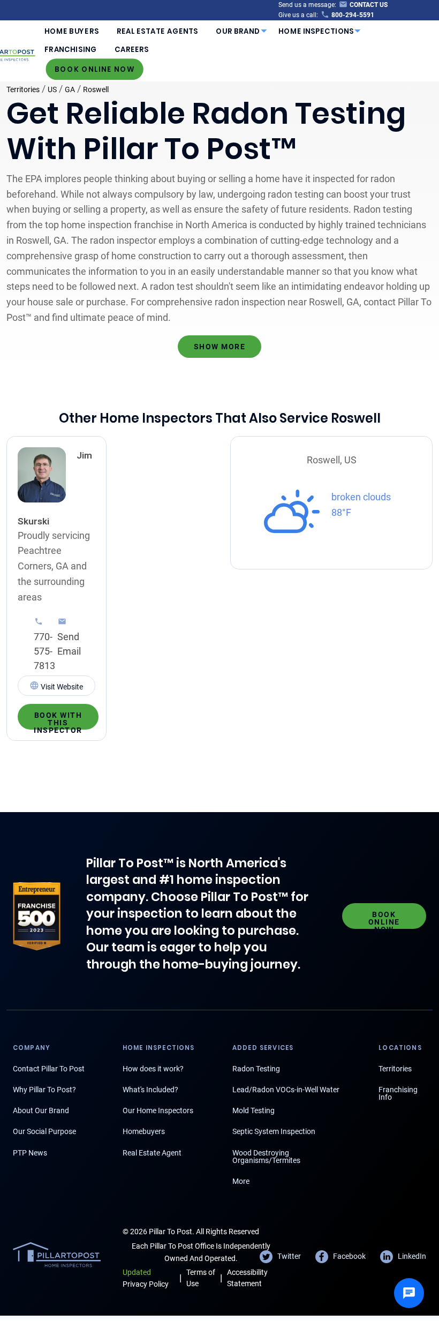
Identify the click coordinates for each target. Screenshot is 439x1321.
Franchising (70, 49)
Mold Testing (253, 1110)
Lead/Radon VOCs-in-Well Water (285, 1089)
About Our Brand (41, 1110)
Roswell (96, 89)
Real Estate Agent (152, 1153)
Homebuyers (144, 1131)
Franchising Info (398, 1093)
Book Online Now (95, 68)
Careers (132, 49)
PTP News (30, 1153)
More (240, 1181)
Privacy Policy (146, 1278)
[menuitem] (72, 31)
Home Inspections (316, 31)
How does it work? (153, 1068)
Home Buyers (71, 31)
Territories (23, 89)
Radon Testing (256, 1068)
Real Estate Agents (157, 31)
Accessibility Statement (247, 1278)
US (52, 89)
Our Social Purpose (44, 1131)
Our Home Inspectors (158, 1110)
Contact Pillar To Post (49, 1068)
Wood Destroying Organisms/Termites (266, 1157)
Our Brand (238, 31)
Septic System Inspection (273, 1131)
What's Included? (150, 1089)
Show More (220, 346)
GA (70, 89)
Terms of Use (200, 1278)
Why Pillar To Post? (44, 1089)
